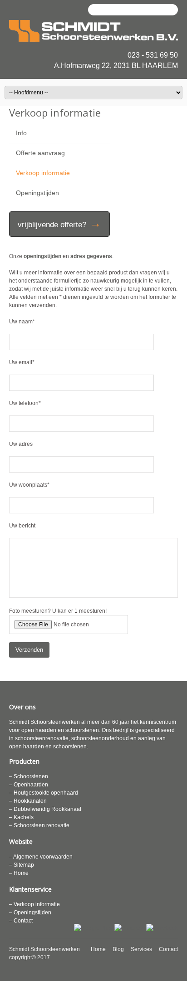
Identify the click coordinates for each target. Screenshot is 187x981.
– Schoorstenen (28, 776)
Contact (168, 949)
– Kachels (21, 817)
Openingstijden (37, 192)
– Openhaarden (28, 784)
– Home (19, 873)
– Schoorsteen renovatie (39, 825)
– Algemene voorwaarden (41, 857)
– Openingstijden (30, 912)
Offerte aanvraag (40, 152)
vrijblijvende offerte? (59, 223)
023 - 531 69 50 (153, 55)
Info (21, 133)
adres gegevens (91, 256)
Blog (118, 949)
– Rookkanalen (28, 801)
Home (98, 949)
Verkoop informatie (43, 172)
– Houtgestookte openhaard (43, 793)
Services (141, 949)
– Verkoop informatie (34, 904)
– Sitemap (21, 865)
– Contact (21, 921)
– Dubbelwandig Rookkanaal (45, 809)
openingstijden (42, 256)
